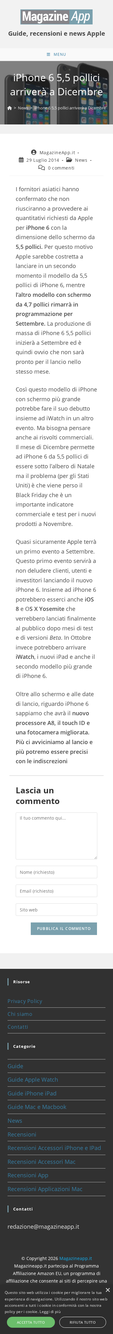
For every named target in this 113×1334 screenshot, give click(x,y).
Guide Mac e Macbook (37, 1107)
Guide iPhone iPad (32, 1093)
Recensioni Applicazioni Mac (45, 1189)
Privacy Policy (25, 1001)
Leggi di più (50, 1311)
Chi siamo (20, 1014)
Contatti (18, 1026)
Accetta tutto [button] (31, 1322)
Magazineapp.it (75, 1258)
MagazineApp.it (57, 152)
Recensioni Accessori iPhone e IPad (54, 1148)
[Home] (9, 108)
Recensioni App (28, 1175)
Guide (15, 1066)
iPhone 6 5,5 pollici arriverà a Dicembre (70, 108)
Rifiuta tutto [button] (83, 1322)
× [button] (107, 1290)
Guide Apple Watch (33, 1079)
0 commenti (61, 168)
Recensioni (22, 1134)
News (81, 160)
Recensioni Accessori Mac (42, 1161)
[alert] (56, 1309)
